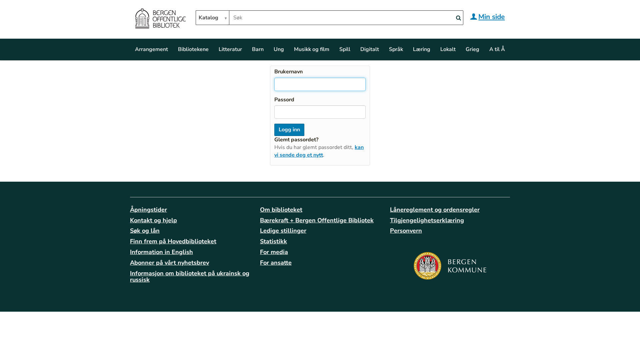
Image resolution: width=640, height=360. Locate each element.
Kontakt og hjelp (153, 220)
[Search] (458, 18)
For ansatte (276, 263)
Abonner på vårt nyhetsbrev (169, 263)
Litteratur (230, 49)
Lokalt (448, 49)
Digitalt (369, 49)
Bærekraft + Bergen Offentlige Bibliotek (317, 220)
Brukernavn (288, 71)
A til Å (497, 49)
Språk (396, 49)
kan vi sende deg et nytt (319, 151)
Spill (344, 49)
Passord (284, 99)
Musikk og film (311, 49)
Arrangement (151, 49)
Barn (258, 49)
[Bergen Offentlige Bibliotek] (160, 19)
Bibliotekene (193, 49)
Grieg (472, 49)
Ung (279, 49)
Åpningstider (148, 210)
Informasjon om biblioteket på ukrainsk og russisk (189, 276)
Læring (421, 49)
